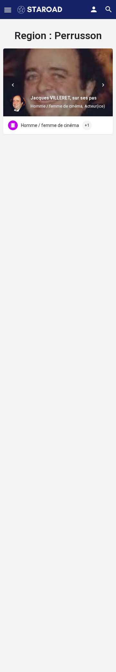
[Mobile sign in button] (94, 9)
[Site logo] (40, 9)
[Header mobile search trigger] (108, 9)
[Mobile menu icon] (7, 10)
